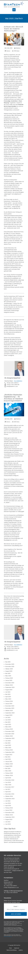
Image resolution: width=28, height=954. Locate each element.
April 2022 (8, 745)
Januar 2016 (8, 810)
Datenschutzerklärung (11, 950)
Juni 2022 (8, 740)
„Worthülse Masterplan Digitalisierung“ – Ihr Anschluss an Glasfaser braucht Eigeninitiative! (13, 398)
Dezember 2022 (9, 731)
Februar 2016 (9, 808)
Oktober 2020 (9, 764)
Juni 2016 (8, 803)
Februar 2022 (9, 750)
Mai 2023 (7, 722)
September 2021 (9, 752)
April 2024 (8, 696)
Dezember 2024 (9, 682)
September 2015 (9, 817)
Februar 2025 (9, 678)
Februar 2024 (9, 701)
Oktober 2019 (9, 775)
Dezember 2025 (9, 664)
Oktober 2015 (9, 815)
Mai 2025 (7, 673)
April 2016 (8, 805)
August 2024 (8, 689)
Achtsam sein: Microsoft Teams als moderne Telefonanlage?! (13, 29)
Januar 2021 (8, 761)
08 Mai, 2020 (9, 418)
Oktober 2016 (9, 796)
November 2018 (9, 780)
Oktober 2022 (9, 736)
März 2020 (8, 770)
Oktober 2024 (9, 685)
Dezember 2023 (9, 706)
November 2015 (9, 812)
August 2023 (8, 715)
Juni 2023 (8, 720)
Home (10, 948)
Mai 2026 (7, 662)
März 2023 (8, 726)
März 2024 (8, 699)
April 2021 (8, 759)
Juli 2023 (7, 717)
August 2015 (8, 819)
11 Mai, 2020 (9, 48)
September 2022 (9, 738)
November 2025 (9, 666)
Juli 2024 (7, 692)
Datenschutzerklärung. (8, 936)
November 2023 (9, 708)
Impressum (16, 948)
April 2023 (8, 724)
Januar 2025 (8, 680)
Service (8, 51)
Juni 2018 (8, 782)
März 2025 (8, 675)
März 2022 (8, 747)
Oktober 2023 (9, 710)
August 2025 (8, 671)
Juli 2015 (7, 821)
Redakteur (18, 48)
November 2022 (9, 733)
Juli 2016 (7, 801)
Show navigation (14, 9)
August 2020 (8, 766)
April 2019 (8, 777)
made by (21, 950)
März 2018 (8, 784)
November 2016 (9, 794)
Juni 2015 (8, 824)
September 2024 (9, 687)
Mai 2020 (7, 768)
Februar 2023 (9, 729)
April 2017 (8, 791)
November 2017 (9, 787)
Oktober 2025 (9, 669)
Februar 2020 (9, 773)
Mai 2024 (7, 694)
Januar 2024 (8, 703)
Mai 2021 (7, 757)
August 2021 (8, 754)
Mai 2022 (7, 743)
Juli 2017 (7, 789)
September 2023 (9, 713)
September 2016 (9, 798)
